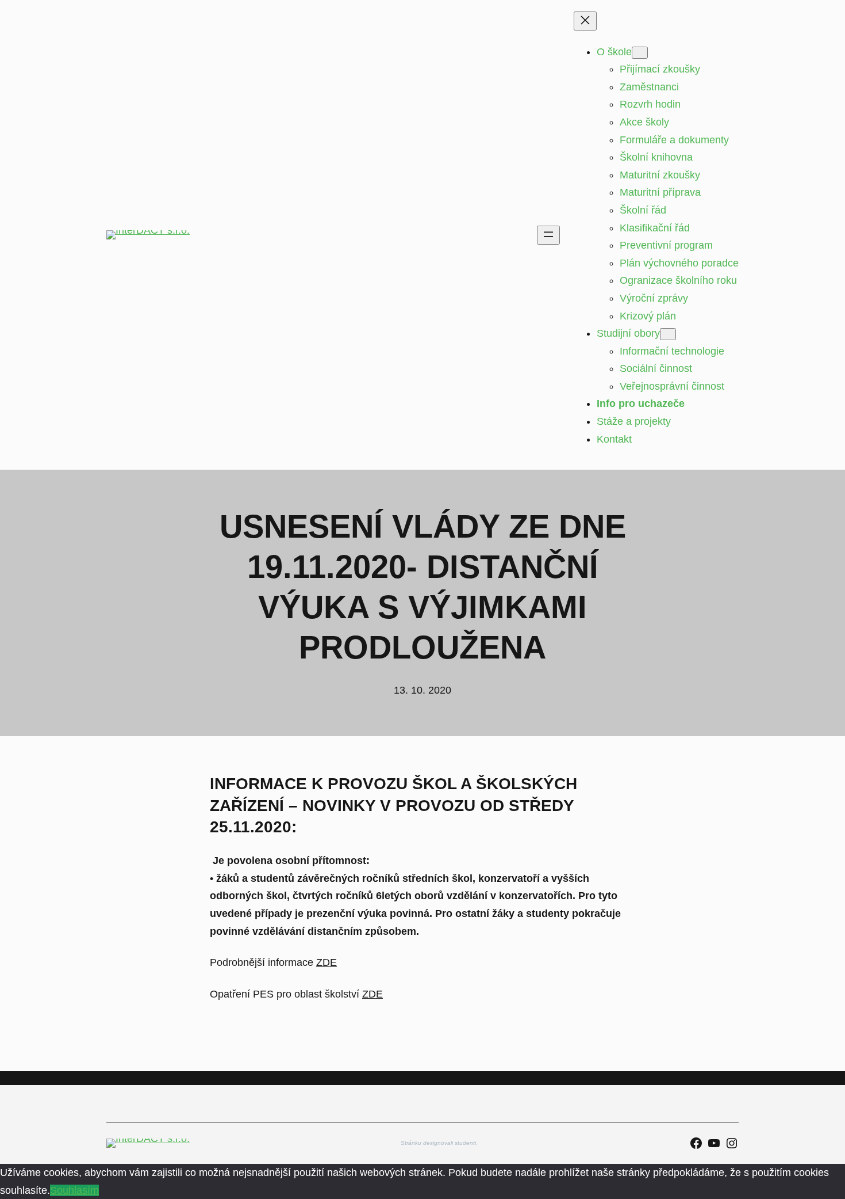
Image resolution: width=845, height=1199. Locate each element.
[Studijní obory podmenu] (668, 334)
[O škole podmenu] (640, 53)
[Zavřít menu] (585, 21)
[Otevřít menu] (548, 235)
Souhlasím (74, 1190)
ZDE (326, 962)
